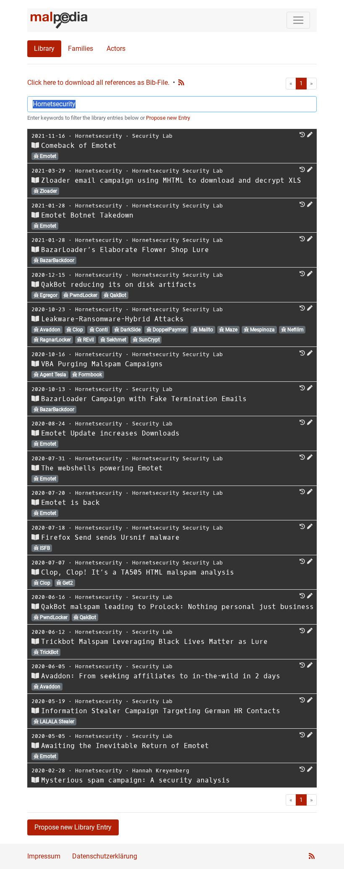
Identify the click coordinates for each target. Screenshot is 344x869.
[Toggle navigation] (298, 20)
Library (44, 49)
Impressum (43, 856)
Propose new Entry (168, 118)
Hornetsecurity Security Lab (177, 170)
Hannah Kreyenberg (160, 770)
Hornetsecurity (98, 135)
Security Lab (152, 135)
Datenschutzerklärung (104, 856)
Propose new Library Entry (73, 827)
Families (80, 49)
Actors (116, 49)
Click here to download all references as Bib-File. (98, 83)
